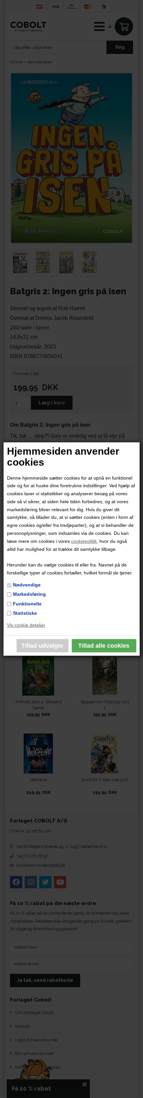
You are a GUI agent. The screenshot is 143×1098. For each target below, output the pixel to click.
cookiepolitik (84, 541)
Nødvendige (27, 584)
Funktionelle (27, 603)
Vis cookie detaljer (26, 625)
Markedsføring (29, 594)
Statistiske (25, 613)
